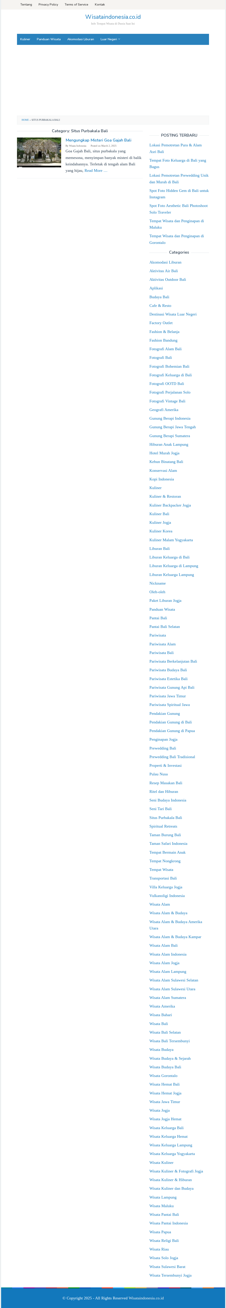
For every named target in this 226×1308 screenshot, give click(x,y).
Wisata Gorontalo (163, 1075)
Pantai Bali (158, 618)
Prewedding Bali (162, 748)
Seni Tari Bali (160, 809)
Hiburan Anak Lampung (168, 444)
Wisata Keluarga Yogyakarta (172, 1153)
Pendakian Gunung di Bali (170, 722)
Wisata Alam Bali (163, 945)
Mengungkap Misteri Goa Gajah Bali (98, 140)
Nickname (157, 583)
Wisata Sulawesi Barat (167, 1266)
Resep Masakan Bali (165, 783)
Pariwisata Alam (162, 644)
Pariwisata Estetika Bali (168, 679)
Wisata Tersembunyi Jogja (170, 1275)
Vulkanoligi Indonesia (167, 895)
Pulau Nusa (158, 774)
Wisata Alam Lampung (167, 971)
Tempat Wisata (161, 869)
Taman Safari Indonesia (168, 843)
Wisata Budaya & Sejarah (170, 1058)
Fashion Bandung (163, 340)
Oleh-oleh (157, 592)
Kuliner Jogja (160, 522)
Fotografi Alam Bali (165, 349)
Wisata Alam (159, 904)
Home (25, 120)
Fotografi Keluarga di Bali (170, 375)
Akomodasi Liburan (165, 262)
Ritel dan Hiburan (163, 791)
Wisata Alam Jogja (164, 963)
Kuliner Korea (160, 531)
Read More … (96, 170)
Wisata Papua (160, 1232)
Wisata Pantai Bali (164, 1214)
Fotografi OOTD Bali (166, 383)
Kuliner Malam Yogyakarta (171, 540)
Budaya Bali (159, 297)
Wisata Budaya (161, 1049)
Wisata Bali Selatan (165, 1032)
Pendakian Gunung (164, 713)
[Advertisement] (113, 80)
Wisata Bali (158, 1023)
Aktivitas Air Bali (163, 271)
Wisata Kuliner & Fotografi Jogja (176, 1171)
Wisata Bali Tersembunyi (169, 1041)
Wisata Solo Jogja (163, 1258)
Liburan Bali (159, 548)
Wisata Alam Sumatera (167, 997)
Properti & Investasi (165, 765)
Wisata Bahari (160, 1015)
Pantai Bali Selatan (164, 626)
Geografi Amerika (163, 409)
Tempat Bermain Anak (167, 852)
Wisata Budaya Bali (165, 1067)
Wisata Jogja (159, 1110)
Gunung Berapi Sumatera (169, 436)
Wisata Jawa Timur (164, 1102)
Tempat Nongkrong (165, 861)
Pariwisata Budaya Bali (168, 670)
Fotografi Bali (160, 357)
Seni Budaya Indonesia (167, 800)
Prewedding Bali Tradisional (172, 757)
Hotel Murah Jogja (164, 453)
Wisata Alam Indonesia (167, 954)
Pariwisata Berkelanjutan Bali (173, 661)
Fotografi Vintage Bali (167, 401)
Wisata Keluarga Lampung (170, 1145)
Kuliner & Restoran (165, 496)
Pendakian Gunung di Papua (172, 731)
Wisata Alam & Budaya (168, 913)
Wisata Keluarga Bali (166, 1128)
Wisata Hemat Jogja (165, 1093)
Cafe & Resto (160, 305)
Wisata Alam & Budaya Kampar (175, 937)
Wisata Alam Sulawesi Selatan (173, 980)
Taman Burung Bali (165, 835)
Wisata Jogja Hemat (165, 1119)
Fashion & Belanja (164, 331)
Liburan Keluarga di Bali (169, 557)
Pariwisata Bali (161, 652)
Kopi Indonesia (161, 479)
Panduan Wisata (162, 609)
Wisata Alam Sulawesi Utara (172, 989)
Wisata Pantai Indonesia (168, 1223)
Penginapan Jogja (163, 739)
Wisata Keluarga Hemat (168, 1136)
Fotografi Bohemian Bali (169, 366)
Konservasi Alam (163, 470)
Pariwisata (157, 635)
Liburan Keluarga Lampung (171, 574)
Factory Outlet (161, 323)
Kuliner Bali (159, 514)
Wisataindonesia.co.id (113, 17)
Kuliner (155, 488)
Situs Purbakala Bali (165, 817)
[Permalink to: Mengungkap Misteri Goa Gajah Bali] (39, 152)
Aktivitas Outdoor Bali (167, 279)
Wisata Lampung (163, 1197)
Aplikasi (156, 288)
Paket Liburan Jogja (165, 600)
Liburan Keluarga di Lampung (173, 566)
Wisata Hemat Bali (164, 1084)
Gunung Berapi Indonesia (169, 418)
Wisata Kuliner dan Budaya (171, 1188)
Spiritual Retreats (163, 826)
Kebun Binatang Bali (166, 461)
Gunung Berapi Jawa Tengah (172, 427)
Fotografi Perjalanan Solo (169, 392)
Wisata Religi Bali (164, 1240)
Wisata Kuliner (161, 1162)
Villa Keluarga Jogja (165, 887)
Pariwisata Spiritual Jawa (169, 704)
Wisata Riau (159, 1249)
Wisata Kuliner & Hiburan (170, 1180)
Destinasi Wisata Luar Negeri (173, 314)
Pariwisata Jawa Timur (167, 696)
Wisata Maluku (161, 1206)
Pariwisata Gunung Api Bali (171, 687)
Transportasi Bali (163, 878)
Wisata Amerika (162, 1006)
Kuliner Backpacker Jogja (170, 505)
